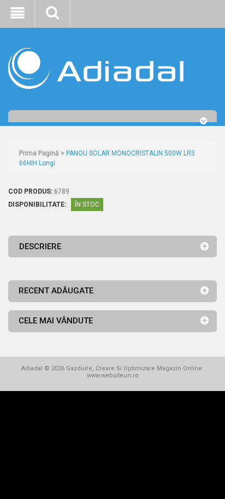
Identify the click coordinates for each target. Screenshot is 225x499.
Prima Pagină (39, 153)
